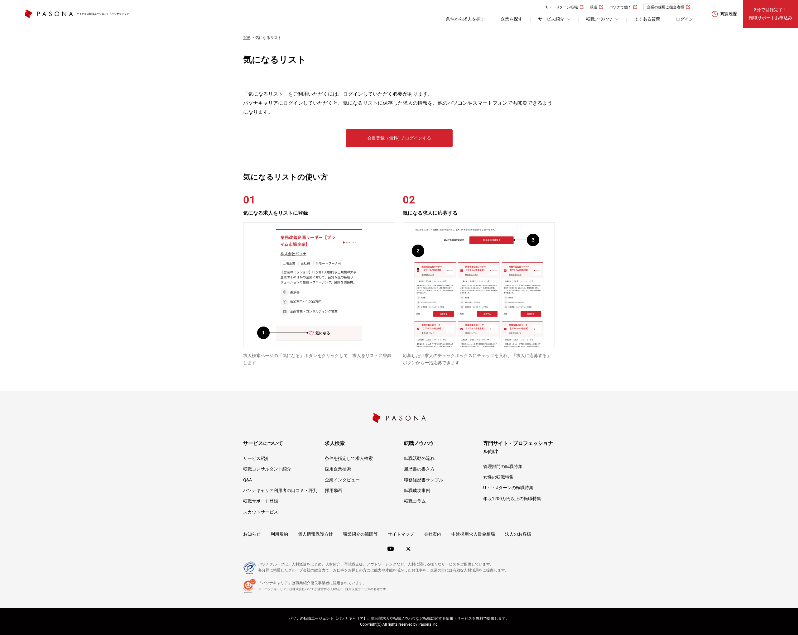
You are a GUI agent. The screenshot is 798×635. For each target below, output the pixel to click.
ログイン (684, 19)
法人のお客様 (518, 534)
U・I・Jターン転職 (562, 7)
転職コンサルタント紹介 (267, 468)
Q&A (247, 479)
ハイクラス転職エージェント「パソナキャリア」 (104, 13)
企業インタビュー (342, 479)
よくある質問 (647, 19)
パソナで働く (620, 7)
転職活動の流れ (419, 458)
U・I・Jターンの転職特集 (508, 487)
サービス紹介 (256, 458)
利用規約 (279, 534)
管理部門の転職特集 (502, 466)
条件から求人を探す (465, 19)
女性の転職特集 (498, 477)
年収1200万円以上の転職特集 (512, 498)
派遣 (593, 7)
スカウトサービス (260, 511)
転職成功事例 (417, 490)
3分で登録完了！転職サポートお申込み (770, 13)
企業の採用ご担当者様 (665, 7)
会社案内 (432, 534)
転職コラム (415, 501)
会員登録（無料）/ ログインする (399, 138)
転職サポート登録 (260, 501)
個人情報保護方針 (315, 534)
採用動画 (333, 490)
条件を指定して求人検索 (349, 458)
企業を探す (511, 19)
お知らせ (252, 534)
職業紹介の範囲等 (360, 534)
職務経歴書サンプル (423, 479)
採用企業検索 (338, 468)
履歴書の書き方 (419, 468)
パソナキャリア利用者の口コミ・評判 (280, 490)
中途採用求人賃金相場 (473, 534)
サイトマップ (401, 534)
